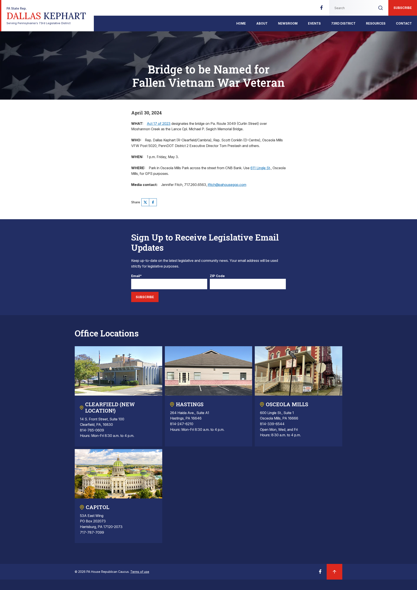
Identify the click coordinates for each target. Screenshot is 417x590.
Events (314, 23)
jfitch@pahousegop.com (227, 184)
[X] (145, 202)
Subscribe (403, 8)
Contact (404, 23)
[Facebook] (321, 9)
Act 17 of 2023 (158, 123)
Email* (136, 276)
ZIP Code (217, 276)
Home (241, 23)
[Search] (380, 8)
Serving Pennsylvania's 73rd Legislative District (46, 16)
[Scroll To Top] (334, 572)
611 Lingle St (260, 168)
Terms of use (139, 571)
